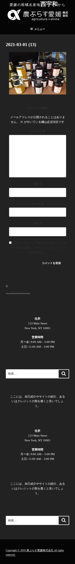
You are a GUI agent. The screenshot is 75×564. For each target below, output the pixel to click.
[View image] (37, 93)
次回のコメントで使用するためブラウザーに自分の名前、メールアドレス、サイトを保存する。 (38, 247)
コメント (37, 131)
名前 (37, 184)
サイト (37, 223)
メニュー (39, 29)
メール (37, 203)
